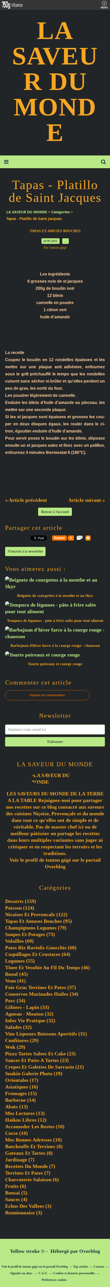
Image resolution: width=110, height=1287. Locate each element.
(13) (16, 1106)
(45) (16, 974)
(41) (15, 980)
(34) (41, 994)
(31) (46, 1033)
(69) (19, 941)
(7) (20, 1159)
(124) (19, 908)
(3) (28, 1206)
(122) (36, 914)
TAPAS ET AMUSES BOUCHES (55, 231)
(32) (29, 1014)
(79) (36, 927)
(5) (16, 1193)
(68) (40, 947)
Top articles (80, 1266)
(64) (37, 954)
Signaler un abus (21, 1273)
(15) (21, 1093)
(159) (20, 901)
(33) (27, 1007)
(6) (32, 1179)
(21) (44, 1067)
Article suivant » (86, 500)
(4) (16, 1199)
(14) (20, 1100)
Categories (60, 211)
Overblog (89, 1251)
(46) (47, 967)
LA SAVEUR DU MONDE (55, 81)
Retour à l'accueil (55, 512)
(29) (22, 1040)
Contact (99, 1266)
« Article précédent (26, 500)
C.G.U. (43, 1273)
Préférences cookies (54, 1280)
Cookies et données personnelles (74, 1273)
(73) (30, 934)
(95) (38, 921)
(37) (40, 987)
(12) (26, 1120)
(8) (34, 1146)
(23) (40, 1053)
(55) (20, 961)
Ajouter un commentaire (47, 695)
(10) (34, 1126)
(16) (21, 1086)
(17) (21, 1080)
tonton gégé (58, 860)
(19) (33, 1073)
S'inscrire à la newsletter (25, 551)
